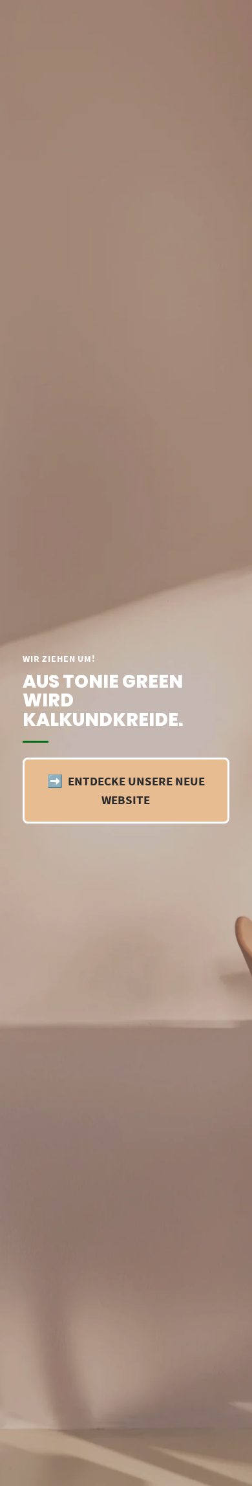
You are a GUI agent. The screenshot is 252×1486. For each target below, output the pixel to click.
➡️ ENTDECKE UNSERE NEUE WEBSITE (126, 790)
